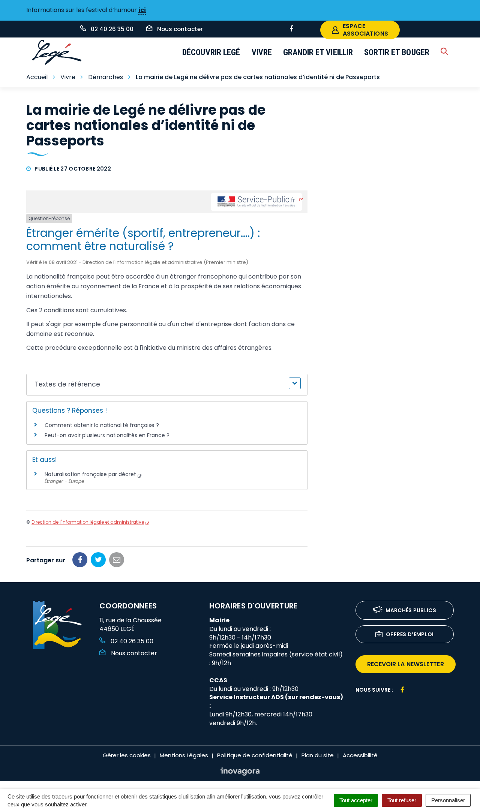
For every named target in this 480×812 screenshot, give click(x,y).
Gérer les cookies (127, 755)
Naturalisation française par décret (90, 474)
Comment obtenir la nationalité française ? (102, 425)
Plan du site (318, 755)
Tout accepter (355, 800)
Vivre (262, 52)
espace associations (365, 30)
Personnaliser (448, 800)
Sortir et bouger (396, 52)
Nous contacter (133, 653)
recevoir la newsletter (405, 664)
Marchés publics (411, 610)
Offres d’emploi (410, 634)
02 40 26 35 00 (131, 641)
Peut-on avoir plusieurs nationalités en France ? (107, 435)
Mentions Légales (184, 755)
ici (142, 10)
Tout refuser (401, 800)
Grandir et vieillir (318, 52)
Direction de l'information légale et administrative (88, 522)
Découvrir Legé (211, 52)
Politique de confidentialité (254, 755)
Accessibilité (360, 755)
